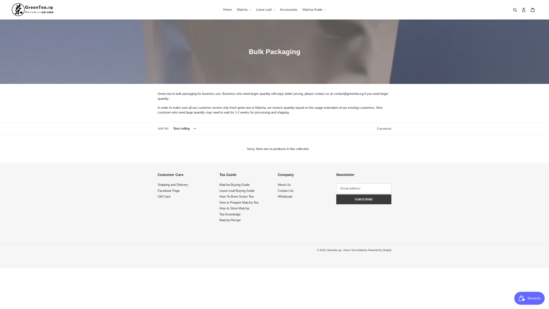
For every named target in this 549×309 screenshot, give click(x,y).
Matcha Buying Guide (234, 184)
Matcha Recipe (230, 220)
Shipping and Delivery (173, 184)
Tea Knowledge (230, 214)
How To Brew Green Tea (236, 196)
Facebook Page (169, 190)
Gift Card (164, 196)
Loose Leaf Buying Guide (237, 190)
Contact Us (286, 190)
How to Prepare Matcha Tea (238, 202)
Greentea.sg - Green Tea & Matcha (347, 250)
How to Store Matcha (234, 208)
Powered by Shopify (379, 250)
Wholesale (285, 196)
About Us (284, 184)
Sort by (163, 128)
